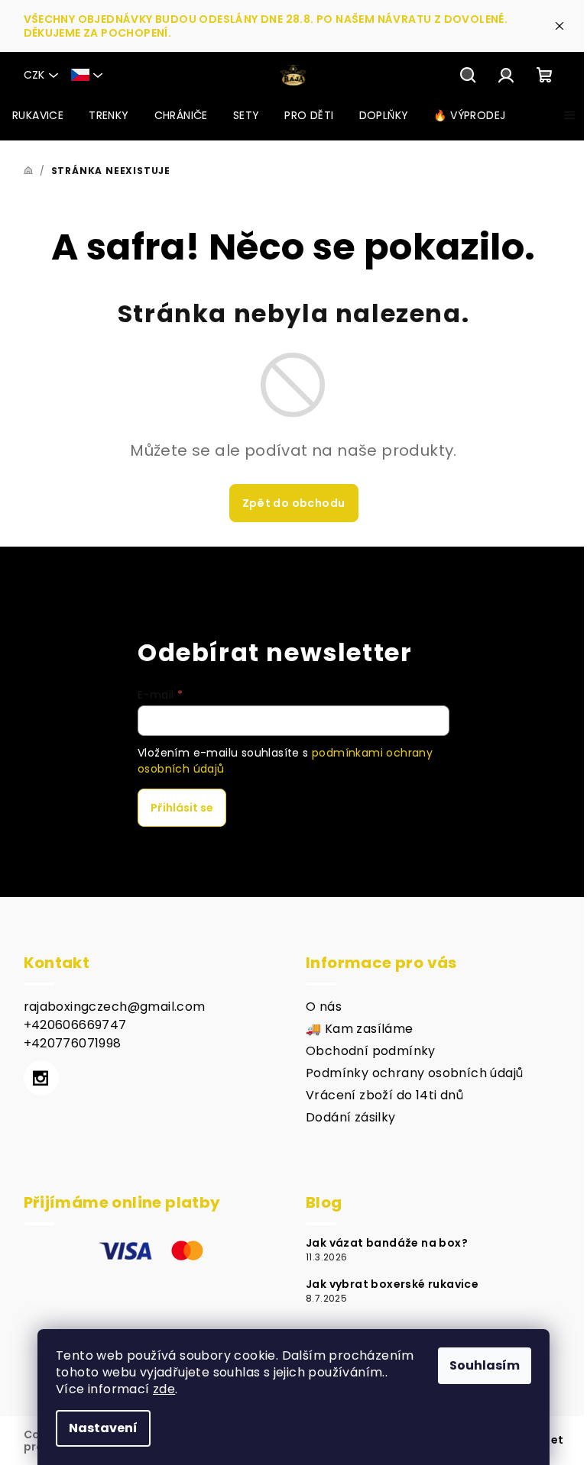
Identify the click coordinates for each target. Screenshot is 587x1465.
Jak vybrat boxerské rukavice (392, 1284)
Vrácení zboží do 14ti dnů (384, 1095)
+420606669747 (75, 1025)
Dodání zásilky (351, 1117)
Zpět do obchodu (293, 503)
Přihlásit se (182, 807)
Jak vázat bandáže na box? (387, 1243)
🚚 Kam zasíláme (359, 1028)
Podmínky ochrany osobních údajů (414, 1073)
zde (164, 1389)
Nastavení (103, 1428)
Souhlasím (484, 1365)
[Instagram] (41, 1078)
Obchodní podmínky (371, 1051)
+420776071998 (73, 1043)
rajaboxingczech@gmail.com (115, 1006)
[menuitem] (38, 115)
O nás (324, 1006)
